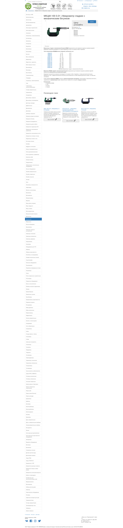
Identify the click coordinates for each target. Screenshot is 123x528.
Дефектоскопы (29, 105)
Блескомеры (28, 51)
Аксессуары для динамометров (32, 433)
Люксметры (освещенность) (32, 184)
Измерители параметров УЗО (32, 126)
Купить (92, 21)
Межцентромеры (29, 198)
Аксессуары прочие (30, 30)
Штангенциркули (29, 411)
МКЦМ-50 (50, 54)
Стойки (27, 339)
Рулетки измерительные (31, 318)
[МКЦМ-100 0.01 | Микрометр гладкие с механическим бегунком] (58, 31)
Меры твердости (29, 206)
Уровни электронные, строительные (30, 387)
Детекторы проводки (30, 103)
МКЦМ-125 (49, 58)
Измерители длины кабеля (31, 124)
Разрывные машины (30, 302)
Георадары (28, 78)
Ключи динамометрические (32, 151)
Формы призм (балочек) (31, 393)
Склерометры (29, 328)
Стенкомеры (28, 336)
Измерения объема (30, 118)
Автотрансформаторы (30, 22)
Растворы (28, 495)
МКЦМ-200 (49, 62)
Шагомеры (28, 404)
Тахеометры (28, 344)
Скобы (27, 331)
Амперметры (28, 439)
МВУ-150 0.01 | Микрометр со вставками (51, 109)
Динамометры (29, 108)
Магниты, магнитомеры (31, 190)
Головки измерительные (31, 89)
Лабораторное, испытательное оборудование (32, 165)
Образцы (28, 249)
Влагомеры (28, 70)
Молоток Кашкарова (30, 224)
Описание (47, 46)
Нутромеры (28, 244)
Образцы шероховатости (31, 252)
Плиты (27, 273)
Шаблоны (28, 401)
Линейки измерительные (31, 171)
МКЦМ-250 (49, 64)
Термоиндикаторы (30, 357)
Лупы (27, 182)
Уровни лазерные (29, 510)
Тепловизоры (29, 355)
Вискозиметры (29, 67)
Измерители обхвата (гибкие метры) (32, 469)
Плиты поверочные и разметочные (33, 275)
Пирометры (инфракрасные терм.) (33, 268)
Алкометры (28, 33)
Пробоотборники (29, 291)
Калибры (28, 143)
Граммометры (29, 92)
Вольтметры (28, 447)
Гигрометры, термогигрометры (32, 80)
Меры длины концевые (31, 203)
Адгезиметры (29, 25)
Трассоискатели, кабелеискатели (33, 371)
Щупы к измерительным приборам (33, 422)
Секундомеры (29, 323)
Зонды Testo (28, 458)
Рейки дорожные (29, 307)
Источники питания (30, 141)
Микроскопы (28, 221)
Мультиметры (29, 227)
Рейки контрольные (30, 310)
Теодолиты (28, 352)
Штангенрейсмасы (30, 409)
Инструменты (29, 427)
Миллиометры (29, 484)
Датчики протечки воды (31, 452)
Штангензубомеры (30, 406)
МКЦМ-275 (49, 66)
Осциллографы (29, 260)
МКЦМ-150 (49, 59)
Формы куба (28, 390)
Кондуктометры (29, 162)
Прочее (27, 430)
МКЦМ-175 (49, 61)
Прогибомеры (29, 297)
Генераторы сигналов (30, 450)
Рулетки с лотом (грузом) (31, 320)
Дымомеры (28, 111)
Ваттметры (28, 444)
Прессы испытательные (31, 283)
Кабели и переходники (31, 475)
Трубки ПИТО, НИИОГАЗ (31, 373)
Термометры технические (31, 360)
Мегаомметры (29, 195)
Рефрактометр (29, 315)
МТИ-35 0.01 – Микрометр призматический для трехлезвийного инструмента (70, 110)
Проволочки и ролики (30, 294)
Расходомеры (29, 305)
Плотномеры (28, 278)
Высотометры (29, 72)
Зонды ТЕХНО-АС (30, 460)
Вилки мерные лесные (30, 64)
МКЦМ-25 (50, 53)
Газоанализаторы (29, 75)
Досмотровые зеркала (30, 455)
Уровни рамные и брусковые (32, 384)
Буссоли (27, 54)
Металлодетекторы (30, 211)
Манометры (28, 192)
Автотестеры (28, 19)
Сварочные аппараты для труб (32, 497)
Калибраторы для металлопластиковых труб (31, 478)
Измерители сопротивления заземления (32, 130)
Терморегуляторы (30, 500)
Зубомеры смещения (30, 113)
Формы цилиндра (29, 396)
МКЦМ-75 (50, 55)
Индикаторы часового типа (31, 138)
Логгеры (27, 179)
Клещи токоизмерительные (31, 149)
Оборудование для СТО (31, 246)
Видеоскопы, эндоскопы (31, 62)
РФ (79, 27)
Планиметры (28, 270)
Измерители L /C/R (30, 463)
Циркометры (28, 398)
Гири (27, 83)
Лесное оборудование (30, 169)
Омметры (28, 489)
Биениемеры (28, 48)
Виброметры (28, 59)
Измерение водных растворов (32, 116)
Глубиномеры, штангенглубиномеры (30, 86)
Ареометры (28, 41)
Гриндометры (29, 95)
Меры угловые (29, 208)
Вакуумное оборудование (31, 442)
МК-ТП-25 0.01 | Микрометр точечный (88, 109)
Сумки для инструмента (31, 341)
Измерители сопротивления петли (33, 133)
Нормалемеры (29, 241)
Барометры (28, 46)
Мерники (28, 200)
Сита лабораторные (30, 326)
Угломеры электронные (31, 378)
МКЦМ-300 (49, 67)
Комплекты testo (29, 157)
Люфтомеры (28, 187)
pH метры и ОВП (29, 14)
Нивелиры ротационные (31, 236)
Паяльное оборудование (31, 262)
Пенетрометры (29, 265)
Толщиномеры (29, 365)
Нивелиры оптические (30, 233)
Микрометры (28, 219)
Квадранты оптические (31, 146)
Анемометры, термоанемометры (33, 35)
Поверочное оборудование (31, 281)
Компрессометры (29, 159)
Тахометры (28, 347)
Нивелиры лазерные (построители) (30, 230)
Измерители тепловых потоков (32, 136)
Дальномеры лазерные (31, 97)
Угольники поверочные (31, 381)
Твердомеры (28, 349)
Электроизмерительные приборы (33, 425)
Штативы (28, 414)
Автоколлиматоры (30, 17)
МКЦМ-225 (49, 63)
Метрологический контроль (31, 213)
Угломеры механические (31, 376)
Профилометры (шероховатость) (33, 299)
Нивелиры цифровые (30, 238)
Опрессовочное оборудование (32, 492)
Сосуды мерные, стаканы (31, 334)
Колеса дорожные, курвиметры (32, 154)
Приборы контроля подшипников (33, 286)
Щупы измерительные (30, 419)
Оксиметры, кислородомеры (32, 254)
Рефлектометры (29, 312)
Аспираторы (28, 43)
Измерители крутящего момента (33, 466)
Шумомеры (28, 417)
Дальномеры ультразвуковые (32, 100)
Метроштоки (28, 216)
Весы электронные (30, 56)
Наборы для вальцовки (31, 487)
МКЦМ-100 (49, 57)
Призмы (27, 289)
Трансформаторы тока (31, 505)
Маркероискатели (30, 481)
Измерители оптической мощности (33, 472)
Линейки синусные (30, 176)
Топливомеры (29, 368)
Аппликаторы (29, 38)
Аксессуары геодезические (31, 27)
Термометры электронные (31, 363)
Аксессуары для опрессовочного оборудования (33, 436)
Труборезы (28, 508)
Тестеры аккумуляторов (31, 502)
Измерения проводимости (31, 121)
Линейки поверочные (30, 174)
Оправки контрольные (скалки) (32, 257)
